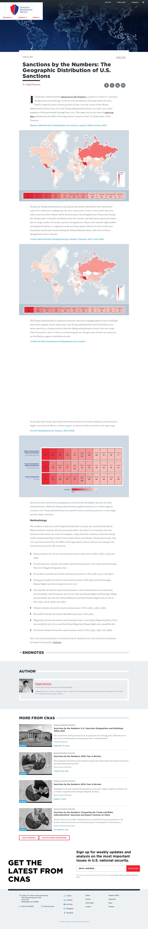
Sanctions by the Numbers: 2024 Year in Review (77, 784)
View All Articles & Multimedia (54, 838)
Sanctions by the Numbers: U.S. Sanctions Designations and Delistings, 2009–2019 (88, 729)
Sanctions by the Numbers (73, 96)
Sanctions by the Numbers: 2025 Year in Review (77, 756)
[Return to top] (144, 925)
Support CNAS (113, 895)
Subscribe (133, 868)
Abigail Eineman (33, 84)
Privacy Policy (118, 875)
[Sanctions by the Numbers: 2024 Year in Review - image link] (35, 791)
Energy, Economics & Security (64, 725)
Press (110, 903)
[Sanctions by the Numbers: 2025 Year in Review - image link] (35, 763)
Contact (111, 906)
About (88, 895)
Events (88, 899)
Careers (88, 906)
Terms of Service (132, 875)
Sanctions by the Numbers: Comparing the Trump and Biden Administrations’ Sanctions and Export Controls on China (83, 813)
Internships (90, 903)
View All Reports (29, 838)
